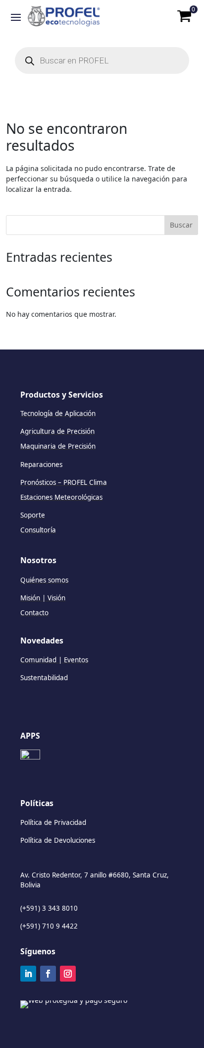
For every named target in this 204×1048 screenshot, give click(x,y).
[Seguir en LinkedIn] (28, 974)
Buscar (181, 225)
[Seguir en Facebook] (48, 974)
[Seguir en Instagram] (68, 974)
